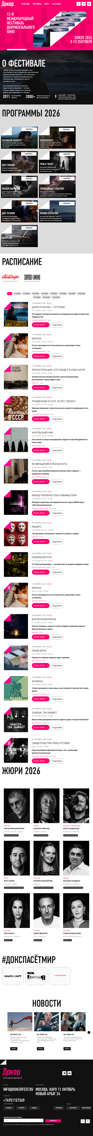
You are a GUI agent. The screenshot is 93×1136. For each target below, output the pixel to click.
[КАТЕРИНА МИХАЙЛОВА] (47, 865)
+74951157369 (14, 1100)
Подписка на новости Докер (13, 1117)
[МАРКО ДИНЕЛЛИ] (47, 917)
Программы (37, 4)
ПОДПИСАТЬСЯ (53, 1120)
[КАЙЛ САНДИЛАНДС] (76, 812)
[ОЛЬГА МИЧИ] (17, 917)
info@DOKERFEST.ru (18, 1089)
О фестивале (56, 4)
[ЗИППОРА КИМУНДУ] (47, 812)
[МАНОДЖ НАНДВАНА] (76, 865)
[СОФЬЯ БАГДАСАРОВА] (76, 917)
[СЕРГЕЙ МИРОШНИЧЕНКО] (17, 812)
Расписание (25, 4)
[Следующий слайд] (89, 1032)
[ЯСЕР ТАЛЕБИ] (17, 865)
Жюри (46, 4)
